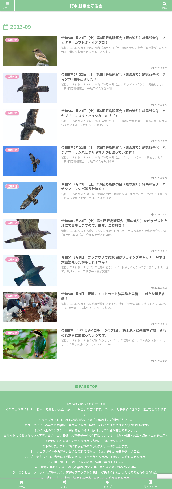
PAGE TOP (87, 386)
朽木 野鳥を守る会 (86, 6)
